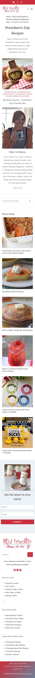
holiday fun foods (14, 622)
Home (8, 16)
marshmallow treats (14, 615)
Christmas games (13, 651)
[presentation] (17, 73)
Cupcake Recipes (8, 94)
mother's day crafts (14, 589)
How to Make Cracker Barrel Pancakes (17, 330)
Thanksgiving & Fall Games (17, 648)
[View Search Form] (32, 9)
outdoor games (12, 654)
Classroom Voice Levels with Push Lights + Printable (15, 411)
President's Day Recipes (21, 96)
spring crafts (11, 595)
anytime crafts (12, 583)
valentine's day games (15, 645)
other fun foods (13, 628)
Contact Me (17, 669)
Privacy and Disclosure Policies (17, 666)
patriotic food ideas (15, 618)
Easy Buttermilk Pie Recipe (13, 291)
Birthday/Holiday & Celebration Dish (17, 92)
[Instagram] (21, 2)
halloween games (13, 642)
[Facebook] (13, 2)
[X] (17, 2)
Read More (17, 188)
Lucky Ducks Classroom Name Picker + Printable (17, 451)
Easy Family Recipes (19, 16)
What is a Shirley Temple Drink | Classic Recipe (15, 370)
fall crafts (10, 586)
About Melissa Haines (17, 663)
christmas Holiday (13, 625)
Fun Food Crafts (20, 94)
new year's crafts (13, 592)
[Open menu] (28, 9)
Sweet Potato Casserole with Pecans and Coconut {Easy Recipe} (16, 252)
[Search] (29, 201)
